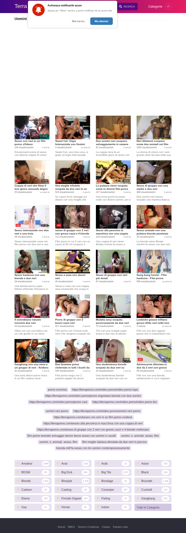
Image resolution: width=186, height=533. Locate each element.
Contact (106, 527)
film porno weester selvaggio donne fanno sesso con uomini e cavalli (71, 435)
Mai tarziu (78, 21)
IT (168, 6)
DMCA (71, 527)
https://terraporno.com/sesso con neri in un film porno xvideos (93, 417)
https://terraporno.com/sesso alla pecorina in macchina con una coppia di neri (93, 423)
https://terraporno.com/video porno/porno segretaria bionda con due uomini (93, 395)
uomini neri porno (57, 411)
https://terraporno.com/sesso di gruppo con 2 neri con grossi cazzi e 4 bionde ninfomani (93, 429)
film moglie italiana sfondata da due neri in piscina (114, 441)
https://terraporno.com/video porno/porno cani (58, 402)
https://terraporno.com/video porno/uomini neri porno (106, 411)
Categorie (155, 6)
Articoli (61, 527)
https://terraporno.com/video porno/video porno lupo (105, 389)
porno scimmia (57, 389)
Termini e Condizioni (88, 527)
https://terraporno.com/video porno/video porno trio (124, 402)
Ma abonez (101, 21)
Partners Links (120, 527)
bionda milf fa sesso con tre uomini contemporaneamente (93, 448)
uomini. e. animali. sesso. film (140, 435)
